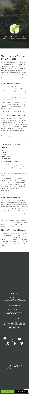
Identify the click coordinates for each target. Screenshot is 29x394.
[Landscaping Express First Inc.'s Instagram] (5, 339)
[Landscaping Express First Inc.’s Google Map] (21, 344)
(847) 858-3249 (16, 299)
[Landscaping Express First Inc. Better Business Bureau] (12, 339)
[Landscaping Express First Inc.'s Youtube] (19, 339)
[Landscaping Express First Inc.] (14, 29)
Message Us (21, 391)
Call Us (8, 391)
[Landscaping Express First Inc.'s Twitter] (7, 344)
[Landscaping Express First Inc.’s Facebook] (15, 344)
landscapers (16, 88)
